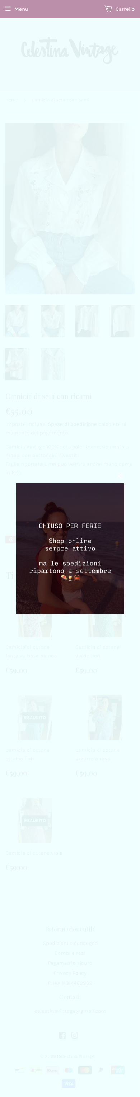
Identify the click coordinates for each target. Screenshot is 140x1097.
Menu (21, 9)
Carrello (124, 9)
